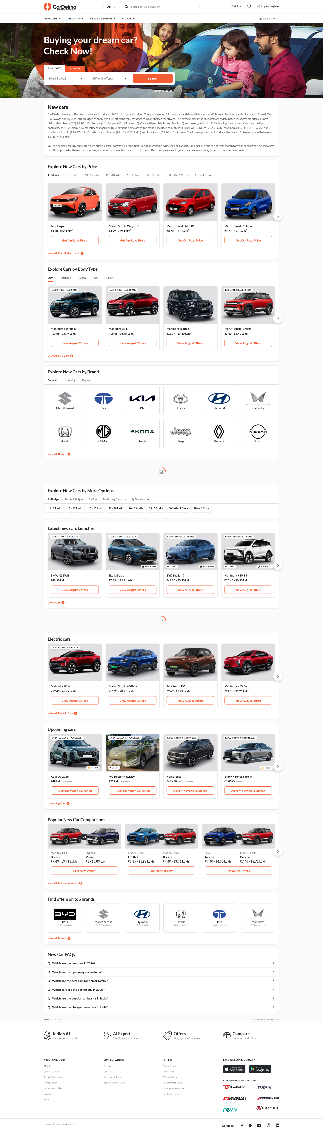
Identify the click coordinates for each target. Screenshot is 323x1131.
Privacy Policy (50, 1082)
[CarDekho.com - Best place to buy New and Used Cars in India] (60, 7)
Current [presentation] (52, 380)
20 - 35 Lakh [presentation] (133, 175)
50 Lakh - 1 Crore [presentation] (178, 175)
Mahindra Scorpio (178, 328)
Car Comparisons (68, 882)
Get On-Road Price (74, 240)
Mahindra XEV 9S (235, 575)
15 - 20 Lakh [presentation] (113, 175)
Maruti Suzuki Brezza (237, 328)
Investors (48, 1093)
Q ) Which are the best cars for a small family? (78, 980)
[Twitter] (250, 1125)
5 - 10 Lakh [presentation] (72, 175)
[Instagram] (268, 1125)
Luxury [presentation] (109, 277)
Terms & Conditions (53, 1077)
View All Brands (57, 454)
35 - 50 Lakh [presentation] (154, 175)
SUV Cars (63, 355)
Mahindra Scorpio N (63, 328)
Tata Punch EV (176, 686)
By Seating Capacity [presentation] (114, 499)
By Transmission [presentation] (140, 499)
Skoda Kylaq (116, 575)
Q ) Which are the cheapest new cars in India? (78, 1007)
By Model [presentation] (75, 68)
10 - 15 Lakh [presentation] (92, 175)
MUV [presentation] (96, 277)
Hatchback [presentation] (66, 277)
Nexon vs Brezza (238, 870)
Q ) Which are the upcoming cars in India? (75, 972)
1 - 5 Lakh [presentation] (53, 175)
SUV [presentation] (50, 277)
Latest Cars (54, 602)
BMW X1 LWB (60, 575)
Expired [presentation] (86, 380)
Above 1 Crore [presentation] (203, 175)
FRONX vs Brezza (161, 870)
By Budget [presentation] (54, 68)
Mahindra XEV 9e (235, 686)
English (235, 6)
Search (152, 78)
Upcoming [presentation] (70, 380)
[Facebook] (242, 1125)
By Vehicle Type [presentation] (74, 499)
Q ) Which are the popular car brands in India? (78, 998)
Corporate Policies (53, 1088)
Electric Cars (65, 713)
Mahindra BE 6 (118, 328)
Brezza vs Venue (84, 870)
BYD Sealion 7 (175, 575)
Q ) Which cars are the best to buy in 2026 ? (76, 989)
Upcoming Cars (56, 803)
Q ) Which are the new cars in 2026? (71, 963)
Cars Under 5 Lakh (68, 253)
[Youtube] (259, 1125)
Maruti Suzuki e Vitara (123, 686)
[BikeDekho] (234, 1087)
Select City (269, 18)
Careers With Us (52, 1071)
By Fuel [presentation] (93, 499)
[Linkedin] (277, 1125)
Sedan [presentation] (82, 277)
